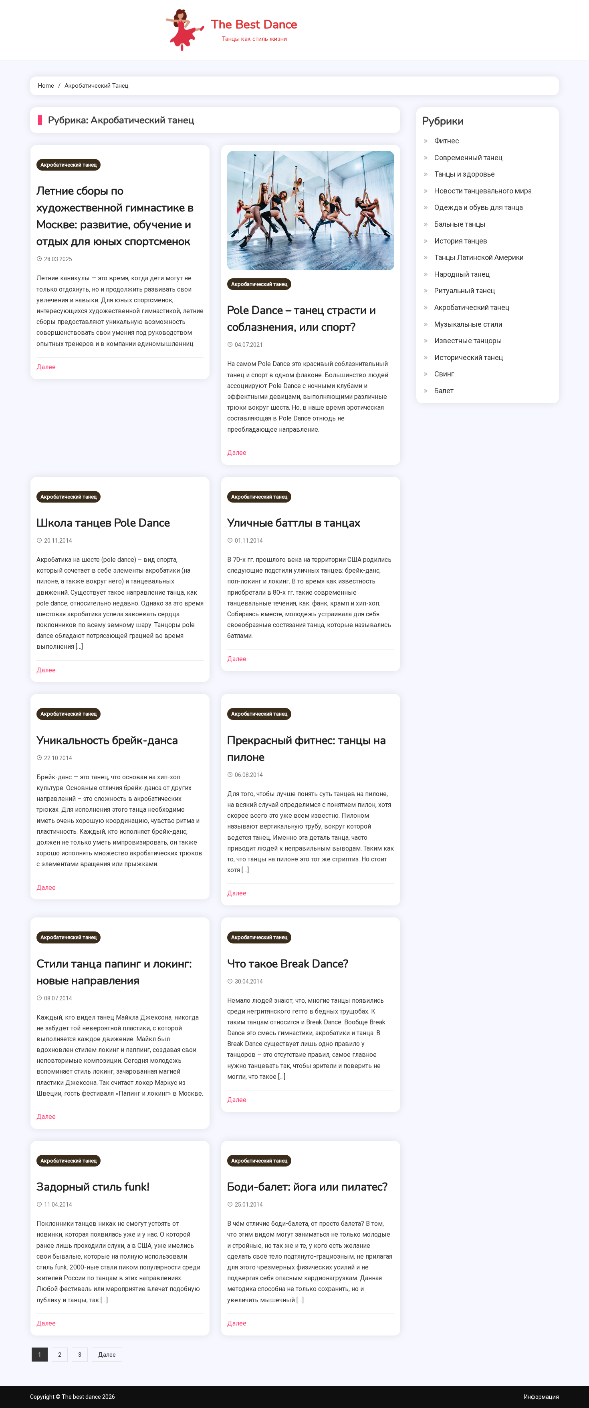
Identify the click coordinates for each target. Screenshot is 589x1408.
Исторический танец (468, 357)
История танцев (460, 241)
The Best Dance (254, 24)
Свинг (444, 374)
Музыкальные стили (468, 324)
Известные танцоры (468, 340)
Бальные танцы (460, 224)
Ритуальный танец (464, 290)
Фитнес (446, 141)
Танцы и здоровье (464, 174)
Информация (541, 1397)
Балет (444, 390)
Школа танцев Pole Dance (103, 523)
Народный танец (462, 274)
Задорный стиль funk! (92, 1187)
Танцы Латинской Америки (479, 257)
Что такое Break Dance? (287, 964)
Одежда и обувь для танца (478, 207)
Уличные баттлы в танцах (293, 523)
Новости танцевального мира (483, 191)
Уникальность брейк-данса (107, 740)
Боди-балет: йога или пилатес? (307, 1187)
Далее (46, 367)
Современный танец (468, 157)
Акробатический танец (68, 165)
